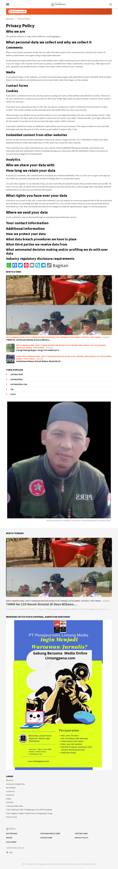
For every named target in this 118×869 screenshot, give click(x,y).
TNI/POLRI (85, 337)
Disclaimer (10, 795)
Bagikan (60, 265)
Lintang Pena (16, 374)
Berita (9, 337)
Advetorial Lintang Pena (15, 784)
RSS (10, 852)
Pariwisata (20, 348)
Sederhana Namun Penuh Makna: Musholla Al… (39, 361)
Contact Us (10, 791)
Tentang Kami (81, 833)
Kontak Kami (46, 837)
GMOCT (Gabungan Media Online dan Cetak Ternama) (46, 337)
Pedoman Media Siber (14, 806)
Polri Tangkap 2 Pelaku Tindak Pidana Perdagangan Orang (29, 813)
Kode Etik (9, 802)
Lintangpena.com (18, 384)
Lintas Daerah (74, 337)
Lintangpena (16, 379)
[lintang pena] (59, 4)
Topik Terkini (95, 337)
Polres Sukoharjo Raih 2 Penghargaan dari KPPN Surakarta (29, 809)
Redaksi (29, 348)
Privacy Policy (11, 817)
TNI (12, 389)
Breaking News (18, 337)
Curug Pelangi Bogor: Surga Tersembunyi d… (38, 350)
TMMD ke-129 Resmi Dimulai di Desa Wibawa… (28, 340)
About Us (9, 780)
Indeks (8, 799)
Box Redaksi (11, 787)
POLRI (13, 394)
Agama (18, 356)
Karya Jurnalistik (85, 345)
